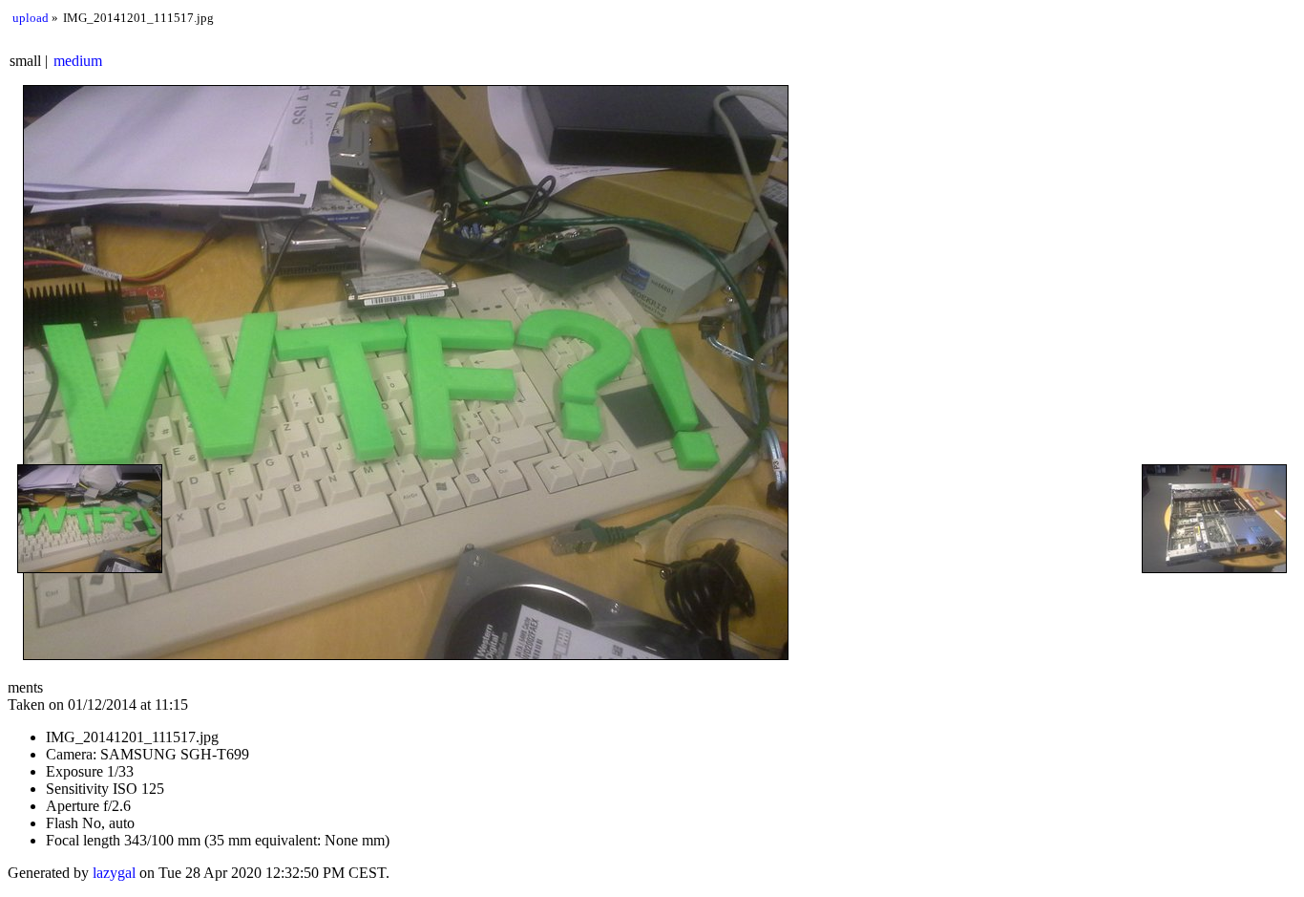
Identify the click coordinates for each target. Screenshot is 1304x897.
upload (30, 18)
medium (77, 61)
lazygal (114, 873)
